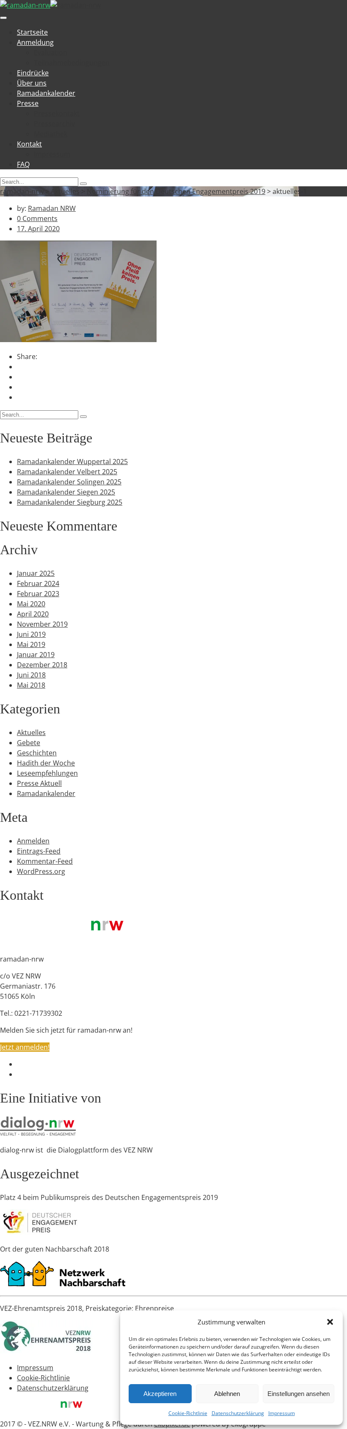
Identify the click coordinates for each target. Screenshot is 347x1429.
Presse (28, 103)
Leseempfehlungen (47, 773)
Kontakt (29, 144)
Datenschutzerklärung (238, 1413)
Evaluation (50, 52)
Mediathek (50, 133)
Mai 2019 (31, 644)
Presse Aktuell (39, 783)
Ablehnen (227, 1393)
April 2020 (33, 614)
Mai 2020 (31, 603)
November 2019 (42, 624)
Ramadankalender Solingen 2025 (69, 481)
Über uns (32, 83)
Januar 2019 (36, 654)
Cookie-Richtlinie (187, 1413)
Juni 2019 (31, 634)
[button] (330, 1322)
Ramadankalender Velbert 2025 (67, 471)
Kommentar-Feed (45, 861)
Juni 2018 (31, 675)
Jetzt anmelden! (25, 1047)
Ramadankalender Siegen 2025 (66, 492)
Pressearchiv (54, 123)
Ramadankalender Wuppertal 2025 (72, 461)
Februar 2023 (38, 593)
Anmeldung (35, 42)
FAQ (23, 164)
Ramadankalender (46, 93)
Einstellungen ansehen (298, 1393)
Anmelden (33, 841)
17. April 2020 (38, 228)
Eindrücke (33, 72)
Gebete (28, 742)
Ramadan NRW (52, 208)
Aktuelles (31, 732)
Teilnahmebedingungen (72, 62)
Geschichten (37, 752)
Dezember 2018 (42, 664)
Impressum (281, 1413)
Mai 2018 (31, 685)
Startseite (32, 32)
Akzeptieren (159, 1393)
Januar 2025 (36, 573)
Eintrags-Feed (39, 851)
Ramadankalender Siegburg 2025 (69, 502)
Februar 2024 (38, 583)
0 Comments (37, 218)
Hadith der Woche (46, 763)
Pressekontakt (57, 113)
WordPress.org (41, 871)
